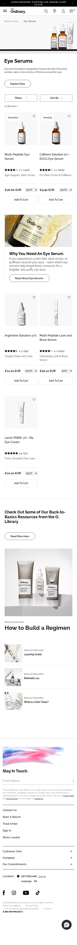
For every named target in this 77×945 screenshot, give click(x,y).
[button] (67, 925)
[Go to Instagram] (14, 893)
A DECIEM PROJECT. (13, 911)
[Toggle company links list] (71, 857)
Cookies (47, 909)
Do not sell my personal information (22, 909)
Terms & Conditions (12, 906)
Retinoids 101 (31, 678)
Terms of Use (12, 799)
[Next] (72, 3)
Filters (18, 98)
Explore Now (17, 83)
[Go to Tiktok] (38, 893)
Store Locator (11, 837)
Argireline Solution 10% (21, 335)
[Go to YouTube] (26, 893)
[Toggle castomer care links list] (71, 851)
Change (42, 876)
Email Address (11, 780)
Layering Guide (33, 654)
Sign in (7, 830)
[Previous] (4, 3)
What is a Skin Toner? (36, 702)
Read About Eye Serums (29, 278)
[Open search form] (46, 11)
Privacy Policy (68, 796)
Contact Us (38, 799)
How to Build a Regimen (37, 627)
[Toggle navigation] (5, 11)
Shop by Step (11, 21)
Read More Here (20, 536)
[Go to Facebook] (4, 893)
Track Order (10, 823)
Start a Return (12, 817)
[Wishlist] (34, 114)
